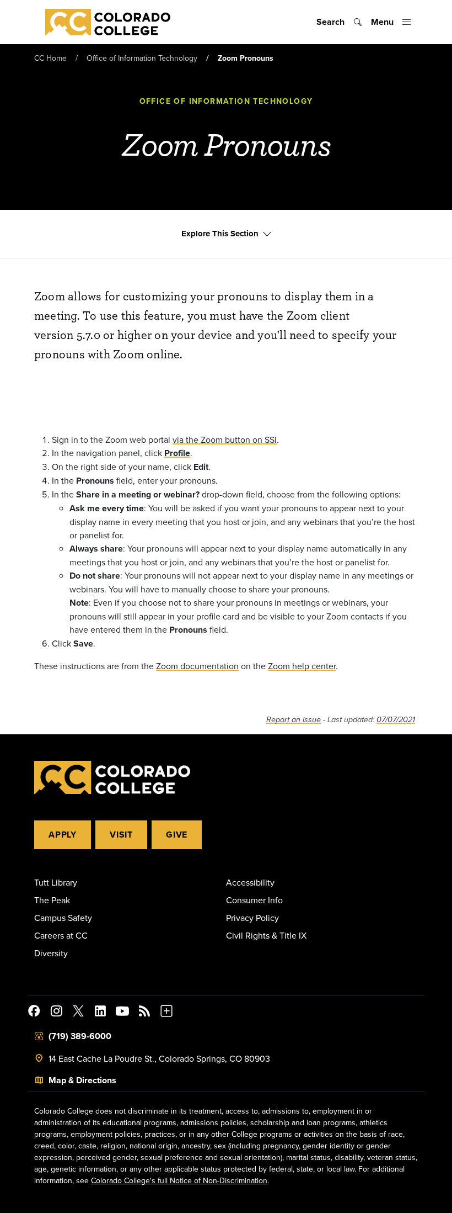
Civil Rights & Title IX (266, 935)
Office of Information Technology (142, 57)
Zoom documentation (197, 666)
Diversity (51, 953)
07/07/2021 (395, 719)
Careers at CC (61, 935)
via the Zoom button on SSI (225, 439)
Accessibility (250, 882)
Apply (63, 834)
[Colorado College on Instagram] (56, 1012)
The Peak (52, 900)
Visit (121, 834)
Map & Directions (82, 1080)
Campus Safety (63, 918)
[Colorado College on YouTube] (122, 1012)
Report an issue (293, 719)
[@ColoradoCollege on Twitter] (78, 1012)
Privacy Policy (252, 918)
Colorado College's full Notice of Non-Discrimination (179, 1180)
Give (176, 834)
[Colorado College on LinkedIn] (100, 1012)
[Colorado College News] (144, 1012)
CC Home (50, 57)
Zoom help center (302, 666)
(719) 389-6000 (80, 1036)
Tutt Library (55, 882)
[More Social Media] (166, 1012)
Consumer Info (254, 900)
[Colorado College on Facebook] (34, 1012)
